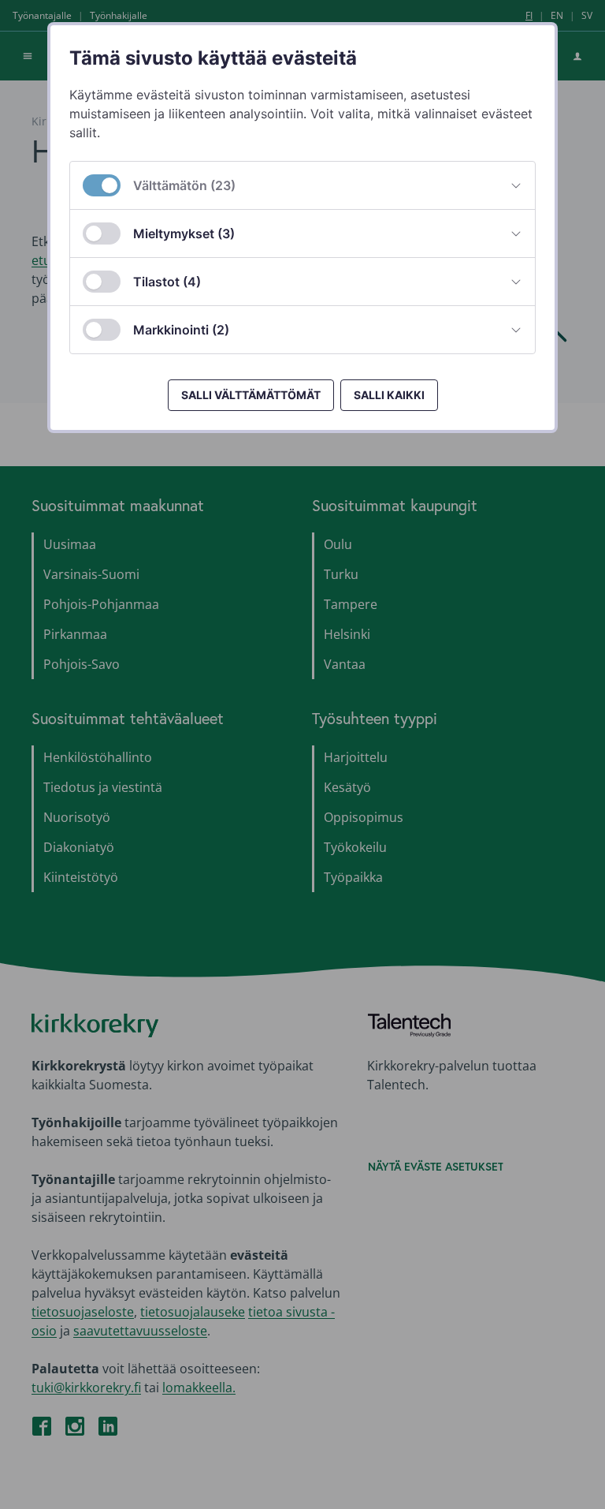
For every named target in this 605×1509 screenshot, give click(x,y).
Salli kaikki (389, 395)
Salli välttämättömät (251, 395)
